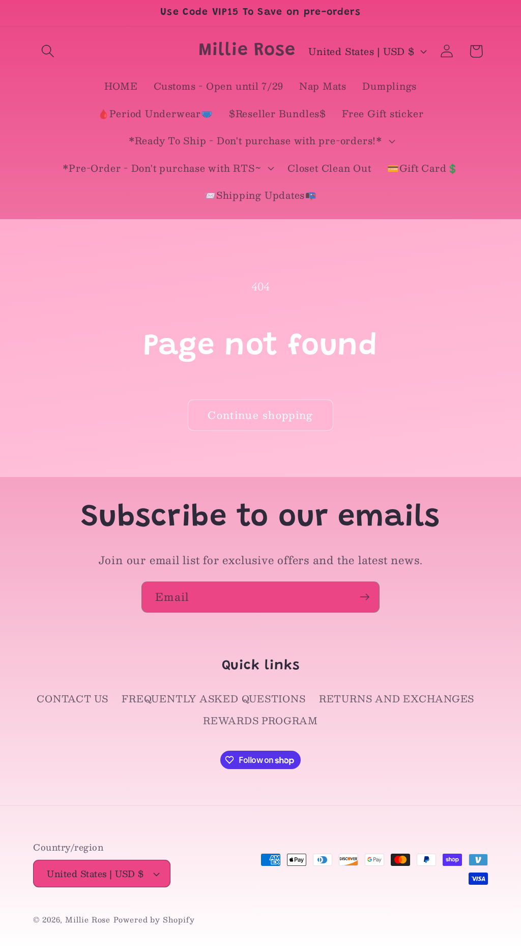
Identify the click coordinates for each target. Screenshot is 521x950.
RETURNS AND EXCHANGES (396, 698)
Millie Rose (87, 919)
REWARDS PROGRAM (260, 720)
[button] (47, 51)
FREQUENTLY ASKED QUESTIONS (213, 698)
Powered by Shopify (153, 919)
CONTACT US (72, 698)
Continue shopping (260, 415)
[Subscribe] (364, 597)
